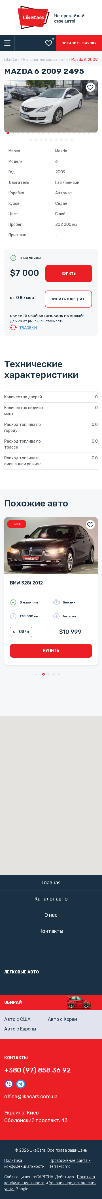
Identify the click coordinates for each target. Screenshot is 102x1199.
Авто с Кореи (62, 1019)
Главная (51, 883)
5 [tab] (28, 133)
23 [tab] (51, 139)
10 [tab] (53, 133)
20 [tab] (36, 139)
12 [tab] (64, 133)
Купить (69, 273)
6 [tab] (33, 133)
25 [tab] (61, 139)
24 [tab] (56, 139)
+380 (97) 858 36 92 (37, 1070)
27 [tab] (71, 139)
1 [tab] (8, 133)
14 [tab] (74, 133)
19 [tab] (30, 139)
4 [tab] (23, 133)
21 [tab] (41, 139)
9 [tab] (48, 133)
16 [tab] (84, 133)
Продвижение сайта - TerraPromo (70, 1163)
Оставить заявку (78, 43)
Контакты (51, 931)
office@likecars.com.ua (31, 1096)
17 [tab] (89, 133)
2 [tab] (13, 133)
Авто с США (17, 1019)
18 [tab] (94, 133)
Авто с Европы (20, 1029)
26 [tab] (66, 139)
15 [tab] (79, 133)
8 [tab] (43, 133)
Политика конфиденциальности (24, 1163)
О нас (51, 915)
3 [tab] (18, 133)
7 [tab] (38, 133)
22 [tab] (46, 139)
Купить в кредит (68, 299)
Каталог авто (51, 899)
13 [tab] (69, 133)
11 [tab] (59, 133)
